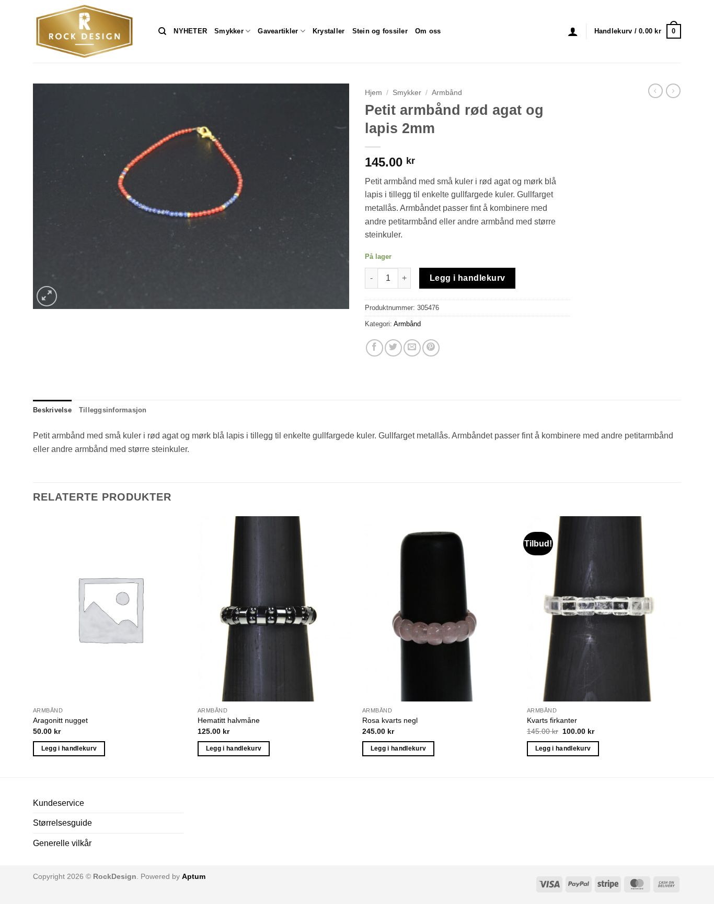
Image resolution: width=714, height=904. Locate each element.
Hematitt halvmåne (229, 720)
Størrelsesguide (62, 822)
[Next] (680, 645)
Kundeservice (58, 803)
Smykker (229, 31)
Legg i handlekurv (467, 277)
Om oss (428, 31)
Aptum (193, 876)
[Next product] (655, 91)
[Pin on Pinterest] (431, 347)
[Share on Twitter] (393, 347)
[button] (573, 31)
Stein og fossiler (380, 31)
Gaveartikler (278, 31)
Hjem (373, 93)
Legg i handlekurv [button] (69, 748)
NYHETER (190, 31)
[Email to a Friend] (412, 347)
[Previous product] (673, 91)
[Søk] (162, 31)
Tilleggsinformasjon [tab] (113, 410)
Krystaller (329, 31)
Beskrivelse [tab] (52, 410)
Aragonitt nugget (60, 720)
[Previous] (33, 645)
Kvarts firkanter (552, 720)
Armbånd (447, 93)
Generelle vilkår (62, 843)
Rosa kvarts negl (390, 720)
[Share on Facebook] (374, 347)
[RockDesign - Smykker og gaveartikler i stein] (88, 31)
